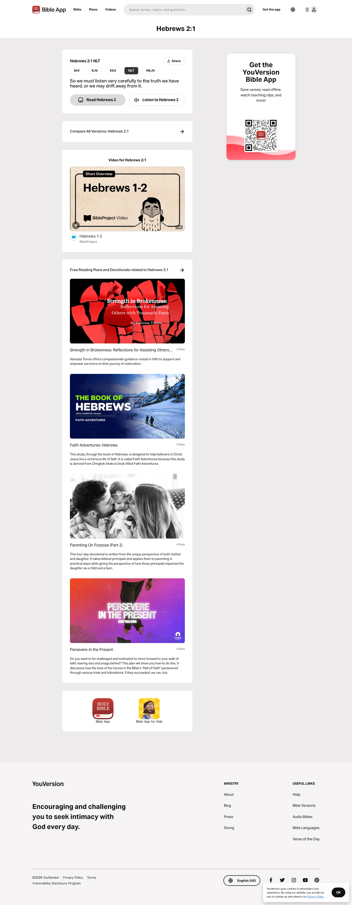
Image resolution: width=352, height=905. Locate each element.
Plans (93, 9)
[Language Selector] (293, 9)
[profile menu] (310, 9)
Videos (110, 9)
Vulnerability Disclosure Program (56, 883)
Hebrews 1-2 (95, 235)
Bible (77, 9)
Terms (91, 877)
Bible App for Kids (149, 721)
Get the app (271, 9)
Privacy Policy (73, 877)
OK (338, 892)
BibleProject (88, 242)
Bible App (103, 721)
